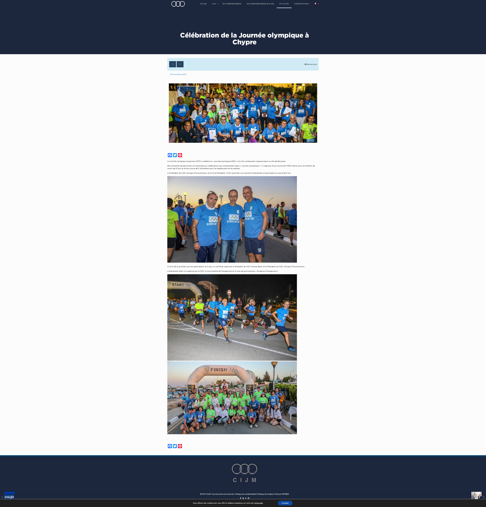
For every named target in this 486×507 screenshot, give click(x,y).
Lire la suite (258, 503)
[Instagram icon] (248, 498)
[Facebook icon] (240, 498)
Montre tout (311, 64)
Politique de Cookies (265, 494)
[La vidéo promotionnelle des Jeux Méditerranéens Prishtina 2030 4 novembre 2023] (7, 497)
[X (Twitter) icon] (243, 498)
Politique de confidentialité (245, 494)
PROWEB (285, 494)
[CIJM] (178, 4)
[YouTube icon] (246, 498)
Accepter (285, 503)
